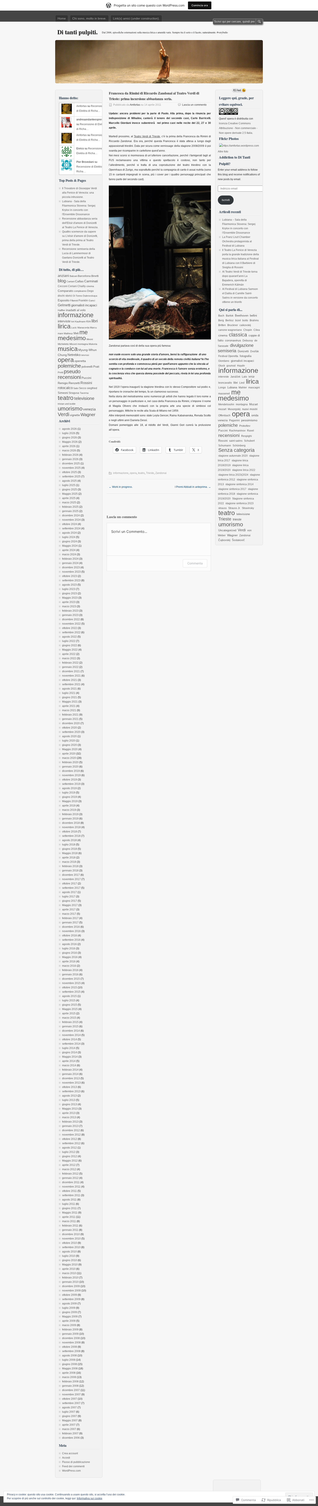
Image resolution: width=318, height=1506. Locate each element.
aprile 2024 (68, 550)
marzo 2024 (69, 554)
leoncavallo (225, 382)
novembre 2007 (71, 1394)
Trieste (150, 473)
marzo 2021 (69, 710)
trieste (237, 519)
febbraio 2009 (70, 1329)
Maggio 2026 (70, 441)
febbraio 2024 (70, 558)
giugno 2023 (69, 593)
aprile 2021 (68, 706)
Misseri (73, 344)
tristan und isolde (66, 403)
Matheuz (68, 333)
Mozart (253, 404)
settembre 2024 (71, 528)
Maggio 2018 (70, 853)
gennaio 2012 (70, 1178)
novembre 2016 (71, 931)
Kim (88, 321)
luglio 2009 (68, 1307)
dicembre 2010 (71, 1234)
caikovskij (245, 325)
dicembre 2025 (71, 463)
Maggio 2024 (70, 545)
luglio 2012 (68, 1152)
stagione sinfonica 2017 (232, 489)
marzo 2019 (69, 809)
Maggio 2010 (70, 1264)
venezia (89, 409)
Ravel (250, 430)
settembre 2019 (71, 783)
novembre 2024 (71, 519)
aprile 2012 (68, 1165)
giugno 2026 (69, 437)
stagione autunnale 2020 (233, 455)
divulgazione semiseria (236, 348)
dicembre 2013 (71, 1078)
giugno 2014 (69, 1052)
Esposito (63, 300)
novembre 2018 (71, 827)
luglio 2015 (68, 1000)
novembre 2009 (71, 1290)
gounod (231, 365)
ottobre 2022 (69, 628)
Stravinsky (248, 508)
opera (133, 473)
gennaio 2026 (70, 459)
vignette (75, 415)
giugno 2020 (69, 745)
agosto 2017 (69, 892)
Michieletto (63, 344)
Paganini (234, 420)
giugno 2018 (69, 848)
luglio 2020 (68, 740)
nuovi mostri (249, 409)
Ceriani (72, 286)
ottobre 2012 (69, 1139)
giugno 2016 (69, 952)
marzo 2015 (69, 1017)
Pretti (60, 372)
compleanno (80, 291)
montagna (83, 344)
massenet (224, 393)
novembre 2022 (71, 623)
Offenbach (224, 415)
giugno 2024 (69, 541)
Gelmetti (64, 305)
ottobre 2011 (69, 1191)
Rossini (86, 383)
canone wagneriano (230, 329)
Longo (222, 387)
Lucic (74, 327)
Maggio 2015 (70, 1009)
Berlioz (229, 320)
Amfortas (135, 104)
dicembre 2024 (71, 515)
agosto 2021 (69, 688)
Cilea (257, 329)
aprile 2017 (68, 909)
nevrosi (85, 355)
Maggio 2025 (70, 493)
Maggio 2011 (69, 1212)
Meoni (90, 339)
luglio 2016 (68, 948)
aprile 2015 (68, 1013)
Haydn (241, 365)
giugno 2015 (69, 1004)
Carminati (91, 281)
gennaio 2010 (70, 1281)
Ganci (92, 300)
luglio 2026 (68, 433)
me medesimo (73, 335)
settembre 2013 (71, 1091)
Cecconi (62, 286)
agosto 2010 (69, 1251)
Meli (76, 333)
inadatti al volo (76, 310)
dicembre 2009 (71, 1286)
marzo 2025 (69, 502)
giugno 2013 (69, 1104)
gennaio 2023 (70, 615)
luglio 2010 (68, 1255)
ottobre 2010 (69, 1242)
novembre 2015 (71, 983)
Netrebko (73, 355)
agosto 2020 (69, 736)
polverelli (87, 366)
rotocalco (65, 388)
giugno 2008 (69, 1364)
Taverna (84, 393)
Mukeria (93, 344)
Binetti (95, 276)
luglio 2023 (68, 589)
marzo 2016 (69, 965)
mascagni (254, 387)
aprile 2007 (68, 1424)
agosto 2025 (69, 480)
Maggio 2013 (70, 1108)
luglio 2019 (68, 792)
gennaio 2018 (70, 870)
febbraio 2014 (70, 1069)
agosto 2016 (69, 944)
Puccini (86, 378)
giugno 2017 (69, 900)
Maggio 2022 (70, 649)
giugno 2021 (69, 697)
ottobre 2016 (69, 935)
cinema (90, 286)
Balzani (73, 276)
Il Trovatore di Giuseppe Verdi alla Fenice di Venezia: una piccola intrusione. (79, 193)
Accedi (66, 1457)
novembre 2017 (71, 879)
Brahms (254, 320)
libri (95, 321)
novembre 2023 (71, 571)
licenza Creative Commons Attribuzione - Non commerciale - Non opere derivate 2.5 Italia (238, 128)
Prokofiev (244, 425)
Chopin (247, 329)
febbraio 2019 (70, 814)
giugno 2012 (69, 1156)
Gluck (221, 365)
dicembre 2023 (71, 567)
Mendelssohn (226, 404)
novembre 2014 (71, 1035)
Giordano (223, 360)
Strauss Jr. (234, 508)
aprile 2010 (68, 1268)
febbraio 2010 (70, 1277)
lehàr (252, 376)
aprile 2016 (68, 961)
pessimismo (249, 420)
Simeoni (63, 392)
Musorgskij (234, 409)
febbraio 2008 (70, 1381)
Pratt (96, 366)
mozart (222, 409)
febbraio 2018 (70, 866)
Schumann (224, 445)
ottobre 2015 (69, 987)
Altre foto (223, 151)
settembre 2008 (71, 1351)
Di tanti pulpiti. (77, 31)
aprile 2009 (68, 1320)
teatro (141, 473)
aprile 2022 (68, 654)
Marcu (93, 327)
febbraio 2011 (70, 1225)
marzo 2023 (69, 606)
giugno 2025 (69, 489)
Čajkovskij (224, 540)
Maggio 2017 (70, 905)
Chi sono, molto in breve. (89, 18)
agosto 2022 (69, 636)
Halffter (61, 310)
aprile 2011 (68, 1216)
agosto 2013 (69, 1095)
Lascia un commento (194, 104)
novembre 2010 (71, 1238)
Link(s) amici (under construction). (136, 18)
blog (62, 280)
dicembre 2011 (71, 1182)
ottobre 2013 (69, 1087)
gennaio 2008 (70, 1385)
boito (245, 320)
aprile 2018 (68, 857)
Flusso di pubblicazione (76, 1462)
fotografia (245, 356)
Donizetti (243, 351)
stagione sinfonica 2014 (239, 484)
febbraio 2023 (70, 610)
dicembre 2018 (71, 822)
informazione (120, 473)
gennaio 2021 (70, 719)
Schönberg (239, 445)
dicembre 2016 (71, 926)
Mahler (243, 387)
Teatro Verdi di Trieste (147, 136)
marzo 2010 (69, 1273)
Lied (241, 382)
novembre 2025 (71, 467)
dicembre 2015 (71, 978)
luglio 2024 (68, 537)
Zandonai (161, 473)
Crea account (70, 1453)
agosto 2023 (69, 584)
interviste (64, 321)
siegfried (92, 388)
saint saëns (236, 440)
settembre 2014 (71, 1043)
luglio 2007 (68, 1411)
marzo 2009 (69, 1325)
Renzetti (74, 383)
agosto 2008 (69, 1355)
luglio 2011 (68, 1203)
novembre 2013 (71, 1082)
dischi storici (65, 295)
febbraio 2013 (70, 1121)
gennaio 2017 (70, 922)
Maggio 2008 (70, 1368)
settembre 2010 (71, 1247)
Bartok (229, 315)
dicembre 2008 (71, 1338)
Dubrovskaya (90, 295)
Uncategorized (227, 530)
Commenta (195, 563)
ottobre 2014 (69, 1039)
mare (60, 333)
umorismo (70, 408)
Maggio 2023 (70, 597)
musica (68, 348)
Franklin (83, 300)
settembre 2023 (71, 580)
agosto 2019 (69, 788)
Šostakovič (238, 540)
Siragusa (74, 392)
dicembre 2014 (71, 1030)
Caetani (70, 281)
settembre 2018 (71, 835)
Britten (222, 325)
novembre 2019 (71, 775)
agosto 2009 (69, 1303)
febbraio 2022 (70, 662)
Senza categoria (236, 450)
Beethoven (241, 315)
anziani (63, 276)
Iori (72, 321)
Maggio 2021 (70, 701)
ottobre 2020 (69, 727)
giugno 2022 (69, 645)
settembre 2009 (71, 1299)
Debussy (248, 340)
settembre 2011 (71, 1195)
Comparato (65, 290)
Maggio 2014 (70, 1056)
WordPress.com (71, 1470)
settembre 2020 (71, 732)
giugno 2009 (69, 1312)
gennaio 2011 (70, 1229)
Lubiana (232, 387)
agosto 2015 (69, 996)
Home (62, 18)
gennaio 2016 (70, 974)
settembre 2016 (71, 939)
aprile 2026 (68, 446)
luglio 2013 (68, 1100)
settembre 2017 (71, 887)
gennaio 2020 (70, 766)
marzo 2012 (69, 1169)
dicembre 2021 (71, 671)
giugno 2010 (69, 1260)
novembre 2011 (71, 1186)
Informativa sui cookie (89, 1498)
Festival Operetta (228, 356)
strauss (222, 508)
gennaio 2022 (70, 667)
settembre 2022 (71, 632)
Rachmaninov (237, 430)
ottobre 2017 (69, 883)
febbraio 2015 (70, 1022)
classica (238, 335)
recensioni (229, 435)
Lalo (244, 376)
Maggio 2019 (70, 801)
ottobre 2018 (69, 831)
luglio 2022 (68, 641)
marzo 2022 (69, 658)
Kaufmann (80, 321)
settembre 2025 (71, 476)
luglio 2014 (68, 1048)
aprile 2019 (68, 805)
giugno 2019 (69, 796)
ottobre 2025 (69, 472)
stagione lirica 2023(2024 (233, 474)
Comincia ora (199, 5)
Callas (79, 281)
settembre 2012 (71, 1143)
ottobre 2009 (69, 1294)
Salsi (75, 388)
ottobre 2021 (69, 680)
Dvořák (254, 351)
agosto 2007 (69, 1407)
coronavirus (233, 340)
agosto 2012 (69, 1147)
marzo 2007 (69, 1429)
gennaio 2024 (70, 563)
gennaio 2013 (70, 1126)
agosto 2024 (69, 532)
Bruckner (232, 325)
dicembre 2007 (71, 1390)
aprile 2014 (68, 1061)
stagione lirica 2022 (243, 470)
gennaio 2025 (70, 511)
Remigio (63, 383)
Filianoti (74, 300)
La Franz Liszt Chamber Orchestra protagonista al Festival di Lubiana (237, 241)
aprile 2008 (68, 1372)
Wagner (87, 414)
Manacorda (83, 327)
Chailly (81, 286)
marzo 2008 (69, 1377)
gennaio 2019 (70, 818)
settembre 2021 (71, 684)
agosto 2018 (69, 840)
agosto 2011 (69, 1199)
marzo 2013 (69, 1117)
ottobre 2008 (69, 1346)
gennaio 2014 (70, 1074)
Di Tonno (77, 295)
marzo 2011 (69, 1221)
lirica (64, 326)
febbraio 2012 (70, 1173)
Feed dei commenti (73, 1466)
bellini (253, 315)
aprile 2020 (68, 753)
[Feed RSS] (239, 90)
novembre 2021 (71, 675)
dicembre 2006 (71, 1437)
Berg (221, 320)
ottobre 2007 (69, 1398)
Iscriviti (226, 200)
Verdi (63, 414)
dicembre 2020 (71, 723)
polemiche (69, 366)
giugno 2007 (69, 1416)
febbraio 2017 (70, 918)
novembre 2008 (71, 1342)
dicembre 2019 (71, 770)
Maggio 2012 (70, 1160)
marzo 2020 (69, 757)
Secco (82, 388)
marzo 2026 (69, 450)
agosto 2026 (69, 428)
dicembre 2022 (71, 619)
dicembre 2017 (71, 874)
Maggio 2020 (70, 749)
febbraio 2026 (70, 454)
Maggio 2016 (70, 957)
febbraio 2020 (70, 762)
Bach (221, 315)
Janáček (235, 376)
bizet (238, 320)
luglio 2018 (68, 844)
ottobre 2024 (69, 524)
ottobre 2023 (69, 576)
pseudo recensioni (69, 374)
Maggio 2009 (70, 1316)
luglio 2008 (68, 1359)
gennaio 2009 (70, 1333)
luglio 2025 (68, 485)
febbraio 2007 (70, 1433)
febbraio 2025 (70, 506)
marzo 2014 (69, 1065)
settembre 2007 (71, 1403)
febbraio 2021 (70, 714)
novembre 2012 (71, 1134)
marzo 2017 (69, 913)
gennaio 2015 (70, 1026)
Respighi (246, 436)
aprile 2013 (68, 1113)
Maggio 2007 (70, 1420)
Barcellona (84, 276)
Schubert (249, 440)
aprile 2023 (68, 602)
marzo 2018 (69, 861)
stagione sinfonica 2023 (239, 503)
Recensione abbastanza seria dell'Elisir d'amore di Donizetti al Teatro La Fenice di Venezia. (80, 223)
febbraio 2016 (70, 970)
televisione (84, 398)
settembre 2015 (71, 991)
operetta (80, 361)
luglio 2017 (68, 896)
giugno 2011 (69, 1208)
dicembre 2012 (71, 1130)
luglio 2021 (68, 693)
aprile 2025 (68, 498)
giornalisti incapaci (84, 305)
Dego (90, 290)
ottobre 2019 (69, 779)
